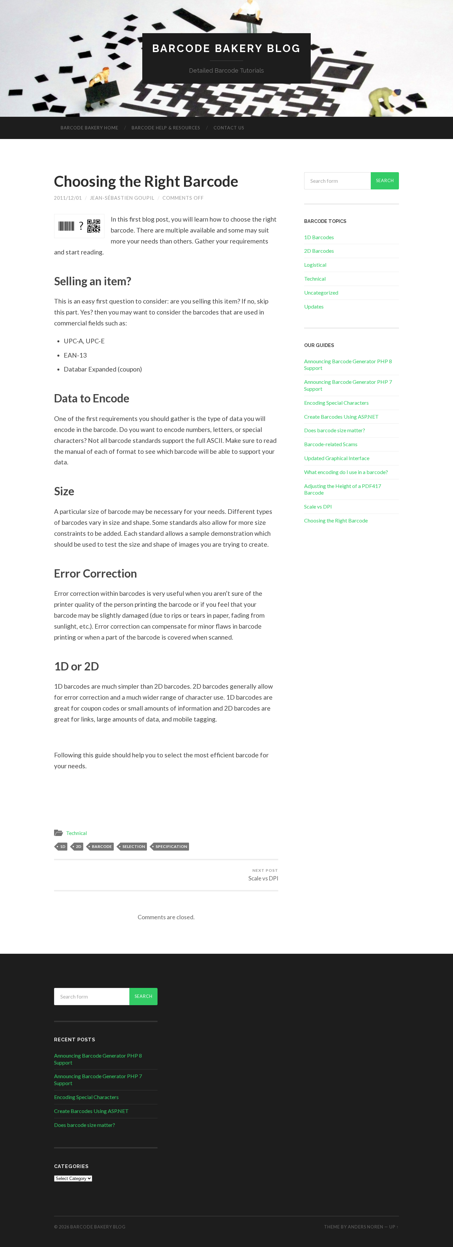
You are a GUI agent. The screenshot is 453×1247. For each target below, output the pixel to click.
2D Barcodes (319, 250)
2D (78, 846)
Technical (76, 833)
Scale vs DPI (263, 875)
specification (171, 846)
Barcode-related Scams (330, 444)
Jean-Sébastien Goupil (122, 198)
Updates (314, 306)
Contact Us (229, 127)
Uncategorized (321, 292)
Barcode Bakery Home (89, 127)
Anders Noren (365, 1226)
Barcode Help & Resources (166, 127)
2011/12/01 (68, 198)
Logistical (315, 264)
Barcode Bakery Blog (226, 48)
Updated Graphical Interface (336, 458)
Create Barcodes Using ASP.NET (341, 416)
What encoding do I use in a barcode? (346, 472)
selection (133, 846)
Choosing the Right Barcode (146, 181)
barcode (102, 846)
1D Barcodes (319, 237)
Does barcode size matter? (334, 430)
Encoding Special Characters (336, 402)
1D (62, 846)
